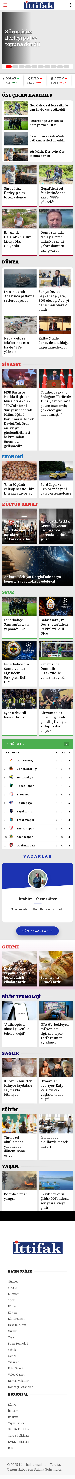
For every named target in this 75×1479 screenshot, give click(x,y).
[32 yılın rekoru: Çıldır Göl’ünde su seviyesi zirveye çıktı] (56, 1180)
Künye (12, 1404)
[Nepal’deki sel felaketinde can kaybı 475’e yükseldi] (20, 325)
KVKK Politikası (18, 1442)
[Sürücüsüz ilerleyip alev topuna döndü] (16, 160)
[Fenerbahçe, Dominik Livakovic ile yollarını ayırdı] (56, 650)
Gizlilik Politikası (19, 1429)
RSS (10, 1448)
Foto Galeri (15, 1368)
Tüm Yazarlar (35, 931)
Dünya (12, 1306)
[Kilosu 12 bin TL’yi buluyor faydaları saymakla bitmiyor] (19, 1067)
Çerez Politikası (18, 1435)
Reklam (13, 1417)
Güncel (13, 1281)
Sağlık (12, 1350)
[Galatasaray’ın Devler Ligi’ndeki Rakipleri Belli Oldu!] (56, 606)
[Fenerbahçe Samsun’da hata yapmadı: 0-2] (16, 129)
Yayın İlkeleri (16, 1423)
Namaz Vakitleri (18, 1381)
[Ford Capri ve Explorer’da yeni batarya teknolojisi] (56, 471)
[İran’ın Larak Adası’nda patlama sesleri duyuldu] (16, 144)
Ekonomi (14, 1294)
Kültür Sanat (16, 1319)
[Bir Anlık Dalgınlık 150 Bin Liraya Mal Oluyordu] (19, 218)
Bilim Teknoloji (18, 1343)
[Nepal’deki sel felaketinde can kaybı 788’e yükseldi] (16, 113)
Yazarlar (13, 1362)
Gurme (13, 1331)
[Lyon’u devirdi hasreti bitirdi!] (19, 699)
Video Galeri (16, 1374)
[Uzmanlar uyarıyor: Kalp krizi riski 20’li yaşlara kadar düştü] (56, 1067)
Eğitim (12, 1312)
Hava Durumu (17, 1325)
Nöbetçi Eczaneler (20, 1387)
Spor (11, 1300)
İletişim (13, 1411)
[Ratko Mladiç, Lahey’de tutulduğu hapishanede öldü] (55, 325)
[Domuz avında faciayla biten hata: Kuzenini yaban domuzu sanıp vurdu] (56, 218)
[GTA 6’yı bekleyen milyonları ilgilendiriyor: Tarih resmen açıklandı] (56, 1010)
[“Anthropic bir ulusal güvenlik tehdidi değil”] (19, 1010)
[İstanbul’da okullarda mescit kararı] (56, 1124)
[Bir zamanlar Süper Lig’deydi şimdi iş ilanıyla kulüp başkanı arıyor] (56, 699)
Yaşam (12, 1337)
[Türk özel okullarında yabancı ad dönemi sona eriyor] (19, 1124)
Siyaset (12, 1288)
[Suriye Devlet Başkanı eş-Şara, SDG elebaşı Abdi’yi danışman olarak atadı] (55, 278)
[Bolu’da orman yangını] (19, 1180)
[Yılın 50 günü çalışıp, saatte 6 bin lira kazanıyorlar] (19, 471)
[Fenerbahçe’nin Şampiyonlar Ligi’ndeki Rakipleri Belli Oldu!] (19, 650)
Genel (12, 1356)
